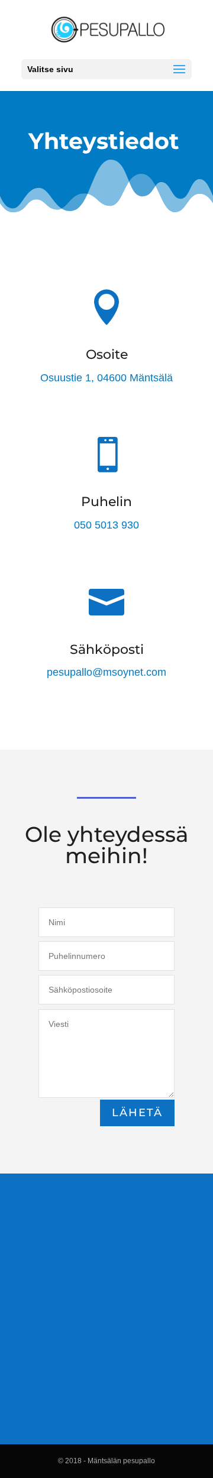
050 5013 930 (106, 525)
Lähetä (137, 1112)
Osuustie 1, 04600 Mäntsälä (106, 378)
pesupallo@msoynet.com (106, 672)
